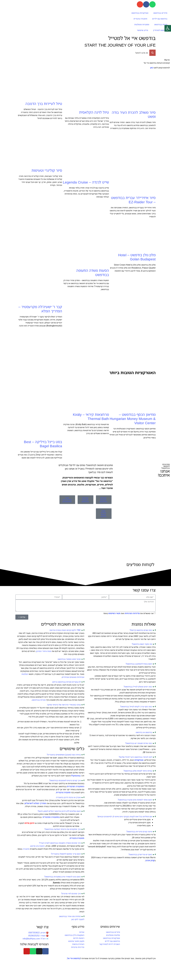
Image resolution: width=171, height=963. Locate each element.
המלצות (25, 674)
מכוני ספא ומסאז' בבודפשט (69, 659)
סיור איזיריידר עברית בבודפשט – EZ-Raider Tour (133, 199)
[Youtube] (27, 951)
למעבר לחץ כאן (77, 919)
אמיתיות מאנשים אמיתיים (73, 677)
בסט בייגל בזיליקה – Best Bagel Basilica (43, 443)
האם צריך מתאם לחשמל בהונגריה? (66, 853)
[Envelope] (140, 4)
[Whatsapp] (152, 4)
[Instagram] (39, 951)
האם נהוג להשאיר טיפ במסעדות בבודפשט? (62, 876)
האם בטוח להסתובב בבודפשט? (139, 663)
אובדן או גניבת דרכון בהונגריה (68, 797)
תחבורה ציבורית (140, 18)
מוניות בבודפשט (39, 699)
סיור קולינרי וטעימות (47, 170)
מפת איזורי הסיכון (43, 651)
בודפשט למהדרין (160, 30)
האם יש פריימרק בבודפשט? (140, 854)
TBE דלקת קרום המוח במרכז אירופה (65, 630)
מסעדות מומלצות (141, 24)
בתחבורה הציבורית (51, 817)
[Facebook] (146, 4)
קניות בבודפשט (160, 24)
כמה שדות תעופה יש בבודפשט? (138, 743)
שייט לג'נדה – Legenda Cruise (86, 182)
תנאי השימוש (114, 613)
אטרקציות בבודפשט (139, 13)
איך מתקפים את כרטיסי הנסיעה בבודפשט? (62, 829)
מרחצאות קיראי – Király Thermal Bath (91, 416)
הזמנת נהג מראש (37, 846)
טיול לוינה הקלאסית (94, 112)
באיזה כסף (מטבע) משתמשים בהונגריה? (64, 754)
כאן (151, 67)
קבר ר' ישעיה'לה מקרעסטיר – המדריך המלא (40, 308)
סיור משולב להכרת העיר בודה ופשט (134, 114)
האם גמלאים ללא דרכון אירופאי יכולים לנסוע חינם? (59, 811)
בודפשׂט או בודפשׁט (144, 732)
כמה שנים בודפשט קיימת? (141, 630)
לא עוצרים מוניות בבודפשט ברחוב (66, 681)
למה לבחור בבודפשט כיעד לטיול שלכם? (135, 757)
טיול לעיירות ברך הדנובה (43, 103)
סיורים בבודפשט (160, 13)
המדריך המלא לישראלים (35, 803)
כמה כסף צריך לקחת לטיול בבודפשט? (136, 706)
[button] (121, 630)
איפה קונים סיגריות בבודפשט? (139, 831)
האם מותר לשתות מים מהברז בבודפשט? (135, 799)
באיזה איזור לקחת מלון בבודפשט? (137, 770)
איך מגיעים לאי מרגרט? (71, 893)
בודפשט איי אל (73, 958)
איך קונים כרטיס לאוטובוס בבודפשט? (65, 780)
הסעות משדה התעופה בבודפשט (92, 272)
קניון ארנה (149, 860)
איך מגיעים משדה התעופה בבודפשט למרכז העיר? (60, 843)
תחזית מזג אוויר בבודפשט (70, 916)
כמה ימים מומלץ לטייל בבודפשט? (138, 686)
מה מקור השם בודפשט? (142, 644)
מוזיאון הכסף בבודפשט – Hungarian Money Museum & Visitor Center (133, 418)
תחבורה (26, 849)
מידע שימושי (142, 30)
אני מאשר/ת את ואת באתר (128, 613)
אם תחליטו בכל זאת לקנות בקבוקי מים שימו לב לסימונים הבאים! (125, 816)
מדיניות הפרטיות (132, 613)
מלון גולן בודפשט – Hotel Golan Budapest (137, 257)
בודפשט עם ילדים (159, 18)
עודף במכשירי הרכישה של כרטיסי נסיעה (64, 704)
